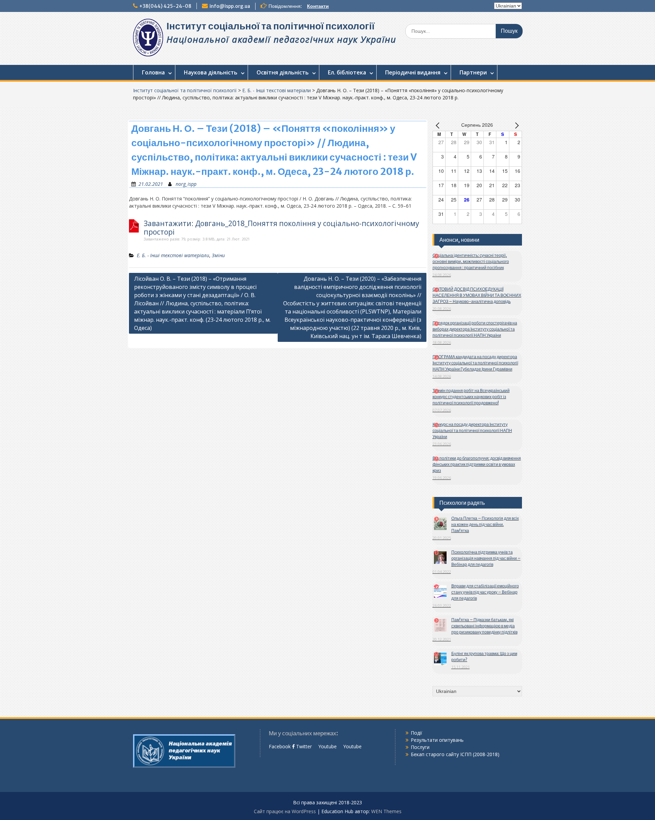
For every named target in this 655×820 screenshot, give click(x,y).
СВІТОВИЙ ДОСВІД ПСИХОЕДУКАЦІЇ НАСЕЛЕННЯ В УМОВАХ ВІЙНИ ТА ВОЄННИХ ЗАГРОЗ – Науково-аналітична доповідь (477, 295)
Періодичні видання (412, 72)
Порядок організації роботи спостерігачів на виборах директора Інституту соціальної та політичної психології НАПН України (475, 329)
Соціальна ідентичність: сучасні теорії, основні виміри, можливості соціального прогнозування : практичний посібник (471, 261)
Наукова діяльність (210, 72)
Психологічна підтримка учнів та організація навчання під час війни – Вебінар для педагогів (486, 558)
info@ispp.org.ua (229, 6)
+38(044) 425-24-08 (165, 6)
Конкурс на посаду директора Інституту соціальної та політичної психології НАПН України (472, 430)
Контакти (318, 6)
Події (416, 732)
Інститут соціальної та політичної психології (270, 26)
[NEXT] (515, 125)
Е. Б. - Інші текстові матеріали (276, 90)
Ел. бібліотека (347, 72)
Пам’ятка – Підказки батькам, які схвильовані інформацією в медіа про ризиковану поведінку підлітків (484, 626)
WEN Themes (386, 811)
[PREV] (439, 125)
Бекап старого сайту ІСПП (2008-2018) (455, 754)
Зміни (218, 255)
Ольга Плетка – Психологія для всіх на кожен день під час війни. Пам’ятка (485, 524)
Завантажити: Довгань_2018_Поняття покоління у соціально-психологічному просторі (281, 227)
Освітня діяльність (283, 72)
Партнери (473, 72)
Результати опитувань (437, 740)
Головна (153, 72)
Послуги (420, 747)
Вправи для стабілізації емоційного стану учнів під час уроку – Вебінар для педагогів (485, 592)
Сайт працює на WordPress (285, 811)
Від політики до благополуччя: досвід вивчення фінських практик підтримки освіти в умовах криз (477, 464)
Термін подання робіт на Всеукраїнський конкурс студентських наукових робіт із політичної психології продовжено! (471, 396)
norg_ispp (186, 184)
